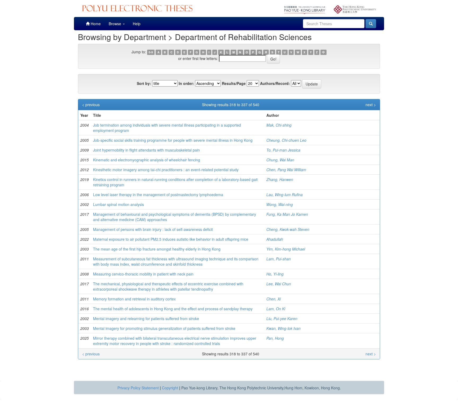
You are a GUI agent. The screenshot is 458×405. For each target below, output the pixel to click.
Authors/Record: (275, 83)
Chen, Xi (273, 298)
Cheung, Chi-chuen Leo (286, 140)
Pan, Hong (275, 338)
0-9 (151, 52)
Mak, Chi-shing (279, 125)
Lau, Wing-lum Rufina (284, 194)
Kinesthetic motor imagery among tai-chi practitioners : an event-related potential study (166, 169)
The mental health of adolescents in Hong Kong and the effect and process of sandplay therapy (173, 308)
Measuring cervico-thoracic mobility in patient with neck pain (143, 274)
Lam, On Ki (275, 308)
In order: (186, 83)
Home (95, 23)
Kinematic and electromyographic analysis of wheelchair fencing (146, 159)
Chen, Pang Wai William (286, 169)
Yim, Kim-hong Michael (285, 249)
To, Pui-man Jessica (283, 150)
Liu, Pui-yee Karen (281, 318)
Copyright (170, 387)
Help (136, 23)
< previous (91, 104)
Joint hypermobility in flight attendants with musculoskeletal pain (146, 150)
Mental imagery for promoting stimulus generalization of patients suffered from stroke (164, 328)
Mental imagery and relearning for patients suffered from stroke (146, 318)
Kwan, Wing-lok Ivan (283, 328)
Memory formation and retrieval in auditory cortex (134, 298)
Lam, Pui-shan (278, 258)
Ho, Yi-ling (275, 274)
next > (370, 104)
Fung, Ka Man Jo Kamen (287, 214)
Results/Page (234, 83)
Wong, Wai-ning (279, 204)
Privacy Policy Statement (138, 387)
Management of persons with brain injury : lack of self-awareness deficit (153, 229)
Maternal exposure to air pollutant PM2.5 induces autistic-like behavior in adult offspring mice (170, 239)
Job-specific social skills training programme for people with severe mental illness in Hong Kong (173, 140)
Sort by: (144, 83)
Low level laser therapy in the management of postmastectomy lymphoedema (158, 194)
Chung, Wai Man (280, 159)
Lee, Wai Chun (278, 283)
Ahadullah (274, 239)
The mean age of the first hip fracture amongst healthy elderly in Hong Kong (157, 249)
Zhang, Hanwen (279, 179)
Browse (115, 23)
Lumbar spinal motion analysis (118, 204)
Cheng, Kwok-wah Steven (287, 229)
